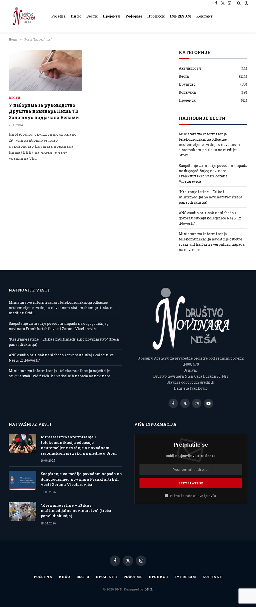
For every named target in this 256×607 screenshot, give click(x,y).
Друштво (187, 84)
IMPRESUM (180, 16)
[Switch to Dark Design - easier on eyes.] (246, 3)
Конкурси (187, 92)
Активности (190, 68)
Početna (58, 16)
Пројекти (111, 16)
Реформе (134, 16)
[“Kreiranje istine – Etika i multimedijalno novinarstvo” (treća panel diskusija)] (22, 511)
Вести (92, 16)
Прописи (156, 16)
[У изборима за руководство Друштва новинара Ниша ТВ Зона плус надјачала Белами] (45, 70)
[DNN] (24, 16)
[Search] (239, 3)
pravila (211, 496)
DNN (148, 589)
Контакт (204, 16)
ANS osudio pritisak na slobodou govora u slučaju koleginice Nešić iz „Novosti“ (210, 218)
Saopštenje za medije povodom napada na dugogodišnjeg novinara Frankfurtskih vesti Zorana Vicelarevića (81, 479)
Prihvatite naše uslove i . (193, 496)
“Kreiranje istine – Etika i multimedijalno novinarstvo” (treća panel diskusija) (210, 197)
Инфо (76, 16)
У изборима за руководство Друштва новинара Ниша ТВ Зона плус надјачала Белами (44, 111)
